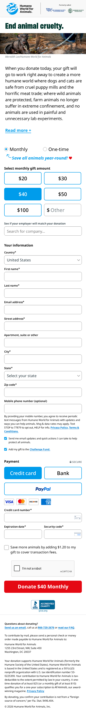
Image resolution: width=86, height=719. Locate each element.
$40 (23, 194)
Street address (13, 319)
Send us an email (15, 627)
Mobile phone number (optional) (25, 401)
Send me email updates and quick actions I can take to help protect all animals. (43, 440)
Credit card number (17, 510)
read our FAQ (66, 627)
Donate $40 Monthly (43, 586)
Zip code (9, 385)
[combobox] (43, 231)
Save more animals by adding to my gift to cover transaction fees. (43, 549)
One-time (58, 149)
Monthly (19, 149)
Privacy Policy (35, 691)
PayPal (43, 489)
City (6, 351)
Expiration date (14, 526)
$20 (23, 178)
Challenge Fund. (40, 449)
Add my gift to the (29, 449)
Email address (13, 302)
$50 (62, 194)
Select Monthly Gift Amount (27, 168)
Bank (63, 473)
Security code (53, 526)
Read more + (18, 130)
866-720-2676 (46, 627)
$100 (23, 209)
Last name (11, 285)
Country (9, 252)
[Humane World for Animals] (19, 9)
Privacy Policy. (59, 427)
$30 (62, 178)
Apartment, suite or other (21, 335)
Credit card (23, 473)
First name (11, 269)
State (7, 368)
